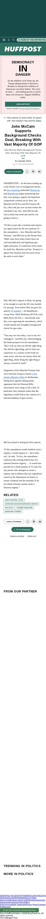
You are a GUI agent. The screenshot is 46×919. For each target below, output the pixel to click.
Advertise (12, 900)
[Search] (13, 39)
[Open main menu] (3, 39)
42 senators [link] (16, 311)
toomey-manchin (24, 508)
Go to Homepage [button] (23, 530)
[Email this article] (39, 171)
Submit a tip (31, 536)
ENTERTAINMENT (23, 896)
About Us (4, 900)
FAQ (32, 900)
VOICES (40, 896)
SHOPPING (16, 898)
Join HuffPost (23, 104)
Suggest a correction (17, 536)
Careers (37, 900)
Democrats (35, 190)
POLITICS (10, 896)
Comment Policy (17, 902)
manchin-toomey (13, 512)
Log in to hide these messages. (30, 108)
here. (38, 121)
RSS (28, 900)
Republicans (12, 193)
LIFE (34, 896)
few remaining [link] (13, 190)
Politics (9, 508)
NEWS (3, 896)
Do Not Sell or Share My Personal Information (19, 910)
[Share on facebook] (33, 171)
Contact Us (21, 900)
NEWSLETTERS (28, 898)
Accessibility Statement (15, 905)
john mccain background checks (21, 504)
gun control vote (14, 500)
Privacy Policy (32, 905)
